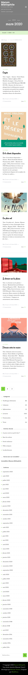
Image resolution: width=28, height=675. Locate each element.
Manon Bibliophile (8, 3)
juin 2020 (6, 583)
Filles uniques (7, 446)
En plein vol (7, 218)
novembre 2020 (8, 566)
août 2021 (6, 527)
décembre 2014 (7, 634)
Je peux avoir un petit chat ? (11, 433)
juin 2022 (6, 484)
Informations (7, 409)
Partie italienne (7, 441)
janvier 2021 (6, 557)
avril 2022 (6, 493)
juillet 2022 (6, 480)
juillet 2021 (6, 531)
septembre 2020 (8, 570)
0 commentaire (7, 101)
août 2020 (6, 574)
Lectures (5, 69)
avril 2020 (6, 591)
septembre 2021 (8, 523)
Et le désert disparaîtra (12, 153)
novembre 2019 (7, 609)
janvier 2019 (6, 617)
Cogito (5, 72)
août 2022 (6, 476)
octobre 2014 (6, 643)
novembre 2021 (7, 514)
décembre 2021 (7, 510)
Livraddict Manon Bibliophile (11, 461)
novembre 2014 (7, 639)
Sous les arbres (7, 437)
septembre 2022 (8, 472)
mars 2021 (6, 549)
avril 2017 (6, 630)
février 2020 (6, 600)
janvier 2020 (7, 604)
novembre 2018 (7, 621)
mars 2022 (6, 497)
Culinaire (5, 405)
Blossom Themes (15, 669)
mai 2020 (6, 587)
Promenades (6, 418)
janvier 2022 (6, 506)
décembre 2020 (7, 561)
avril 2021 (6, 544)
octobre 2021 (6, 519)
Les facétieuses (7, 450)
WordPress (15, 672)
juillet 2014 (6, 647)
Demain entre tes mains (12, 347)
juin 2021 (5, 536)
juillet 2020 (6, 579)
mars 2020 (6, 596)
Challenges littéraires (9, 401)
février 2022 (6, 502)
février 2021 (6, 553)
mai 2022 (6, 489)
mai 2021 (5, 540)
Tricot (4, 422)
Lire (22, 101)
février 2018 (6, 626)
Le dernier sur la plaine (11, 278)
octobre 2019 (6, 613)
